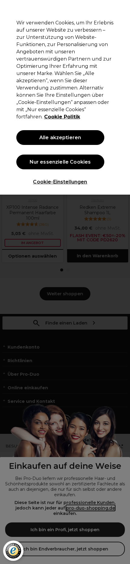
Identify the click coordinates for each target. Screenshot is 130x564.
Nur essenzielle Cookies (60, 162)
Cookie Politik (62, 117)
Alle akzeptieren (60, 137)
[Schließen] (120, 9)
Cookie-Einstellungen (60, 182)
